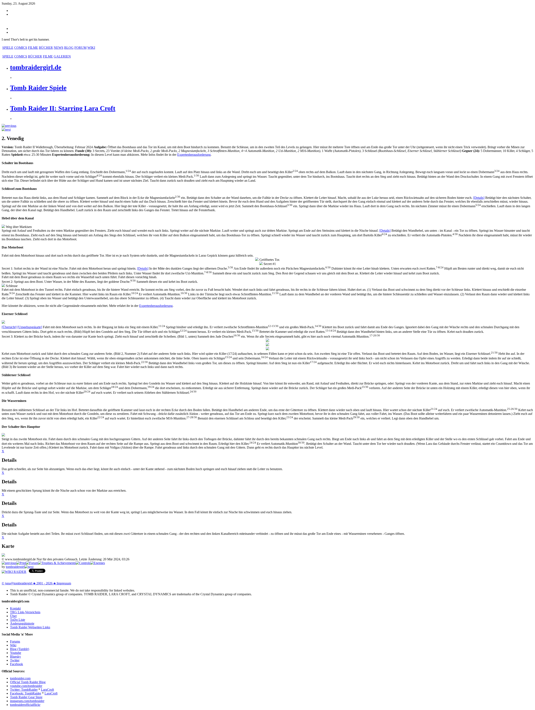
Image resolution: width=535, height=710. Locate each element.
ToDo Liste (17, 619)
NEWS (58, 47)
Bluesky (15, 656)
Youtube (15, 653)
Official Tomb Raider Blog (28, 682)
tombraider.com (20, 678)
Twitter (14, 660)
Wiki (13, 645)
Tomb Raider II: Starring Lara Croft (62, 108)
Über (13, 616)
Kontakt (15, 608)
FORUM (80, 47)
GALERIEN (62, 56)
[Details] (478, 197)
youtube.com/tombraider (26, 686)
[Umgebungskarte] (29, 327)
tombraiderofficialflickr (25, 704)
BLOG (69, 47)
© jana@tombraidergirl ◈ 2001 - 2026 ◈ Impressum (36, 583)
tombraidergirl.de (35, 67)
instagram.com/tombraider (27, 701)
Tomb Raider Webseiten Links (30, 627)
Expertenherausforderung (194, 154)
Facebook (16, 664)
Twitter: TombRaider (24, 689)
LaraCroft (47, 689)
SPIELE (7, 47)
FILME (33, 47)
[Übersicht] (9, 327)
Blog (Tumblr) (19, 649)
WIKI (91, 47)
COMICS (20, 47)
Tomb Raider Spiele (38, 87)
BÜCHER (46, 47)
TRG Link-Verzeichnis (25, 612)
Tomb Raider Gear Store (26, 697)
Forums (15, 641)
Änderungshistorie (22, 623)
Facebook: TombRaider (25, 693)
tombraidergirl (15, 567)
